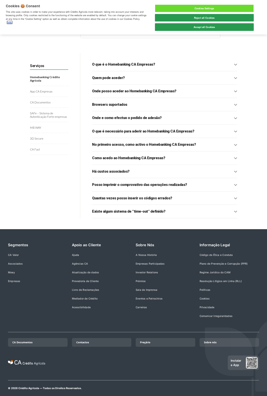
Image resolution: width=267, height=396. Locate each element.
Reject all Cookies (204, 17)
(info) (10, 22)
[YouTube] (217, 362)
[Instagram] (194, 362)
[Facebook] (206, 362)
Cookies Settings (204, 8)
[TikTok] (171, 362)
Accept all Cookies (204, 27)
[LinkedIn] (182, 362)
